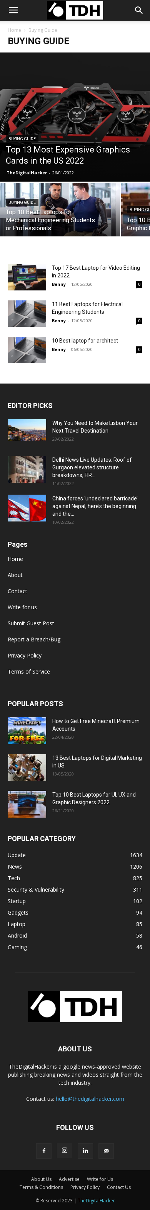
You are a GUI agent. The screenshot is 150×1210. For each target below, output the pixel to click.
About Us (41, 1179)
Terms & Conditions (41, 1187)
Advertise (69, 1179)
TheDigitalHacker (27, 172)
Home (14, 30)
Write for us (22, 607)
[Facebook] (44, 1151)
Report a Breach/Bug (34, 639)
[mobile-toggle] (13, 10)
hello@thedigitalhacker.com (90, 1098)
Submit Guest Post (31, 623)
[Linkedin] (85, 1151)
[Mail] (106, 1151)
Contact (17, 591)
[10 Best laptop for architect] (27, 350)
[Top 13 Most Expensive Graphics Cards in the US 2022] (75, 117)
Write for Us (100, 1179)
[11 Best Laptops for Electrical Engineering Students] (27, 313)
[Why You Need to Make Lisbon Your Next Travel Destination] (27, 430)
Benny (59, 284)
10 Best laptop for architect (85, 341)
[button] (139, 10)
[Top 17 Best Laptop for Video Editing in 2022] (27, 277)
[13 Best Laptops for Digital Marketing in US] (27, 767)
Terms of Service (29, 671)
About (15, 575)
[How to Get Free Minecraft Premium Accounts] (27, 730)
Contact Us (119, 1187)
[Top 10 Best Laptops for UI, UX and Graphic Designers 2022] (27, 804)
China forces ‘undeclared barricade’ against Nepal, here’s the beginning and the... (95, 506)
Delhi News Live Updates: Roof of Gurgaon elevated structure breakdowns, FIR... (92, 467)
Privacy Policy (25, 655)
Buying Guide (22, 139)
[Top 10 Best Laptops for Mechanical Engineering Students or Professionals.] (60, 212)
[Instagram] (64, 1150)
